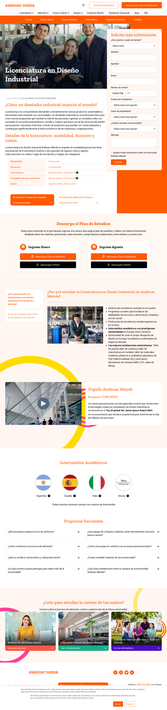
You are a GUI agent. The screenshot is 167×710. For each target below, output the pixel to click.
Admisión (42, 13)
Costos (28, 19)
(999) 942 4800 (144, 684)
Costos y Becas (60, 13)
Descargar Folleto (50, 264)
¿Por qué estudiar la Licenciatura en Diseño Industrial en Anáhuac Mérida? (21, 299)
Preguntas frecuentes (115, 19)
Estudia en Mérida (95, 13)
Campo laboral (46, 19)
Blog (137, 13)
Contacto (138, 19)
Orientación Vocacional (119, 13)
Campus (77, 13)
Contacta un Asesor (103, 5)
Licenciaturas (25, 13)
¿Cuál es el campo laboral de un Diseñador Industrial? (22, 316)
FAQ (146, 13)
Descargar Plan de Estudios (50, 256)
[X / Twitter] (132, 672)
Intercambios (91, 19)
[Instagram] (121, 672)
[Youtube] (126, 672)
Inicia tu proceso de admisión (142, 5)
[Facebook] (115, 672)
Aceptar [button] (118, 704)
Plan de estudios (69, 19)
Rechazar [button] (130, 704)
